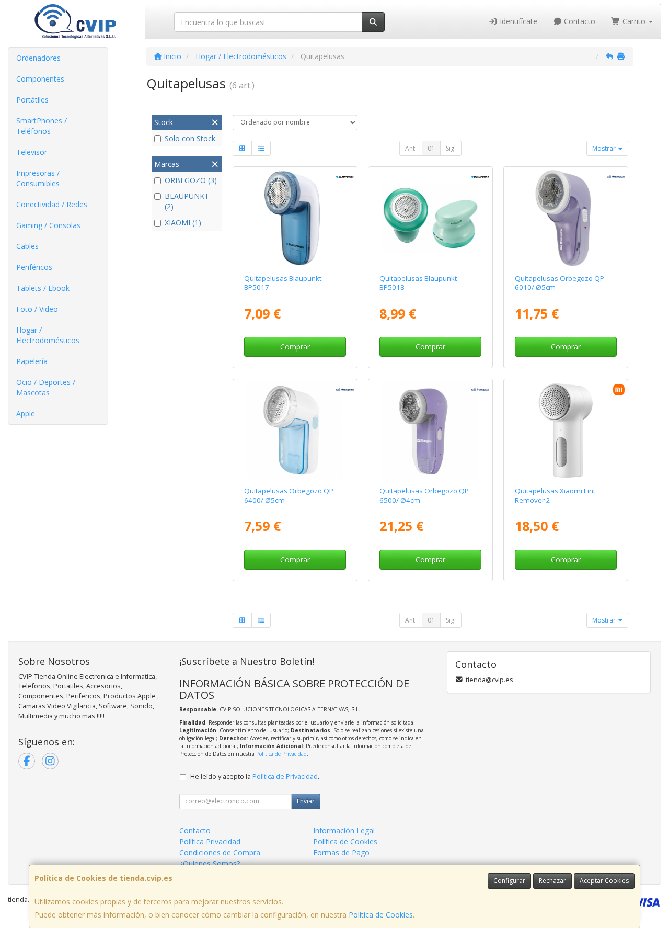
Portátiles (32, 100)
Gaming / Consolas (48, 225)
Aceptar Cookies (604, 880)
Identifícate (517, 21)
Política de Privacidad (281, 753)
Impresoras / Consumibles (38, 178)
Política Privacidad (209, 841)
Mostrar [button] (604, 148)
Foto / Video (37, 309)
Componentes (40, 79)
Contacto (578, 21)
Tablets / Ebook (43, 288)
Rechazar (552, 880)
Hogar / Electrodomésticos (47, 335)
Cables (27, 246)
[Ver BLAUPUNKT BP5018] (430, 218)
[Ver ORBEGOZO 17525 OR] (295, 430)
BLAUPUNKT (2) (187, 201)
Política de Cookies (381, 915)
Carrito (634, 21)
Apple (25, 413)
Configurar (509, 880)
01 (431, 148)
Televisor (31, 152)
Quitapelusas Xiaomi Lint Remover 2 (555, 495)
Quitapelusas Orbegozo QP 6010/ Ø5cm (559, 283)
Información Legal (344, 830)
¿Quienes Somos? (209, 863)
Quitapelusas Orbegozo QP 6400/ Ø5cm (288, 495)
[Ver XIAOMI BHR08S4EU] (565, 430)
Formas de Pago (341, 852)
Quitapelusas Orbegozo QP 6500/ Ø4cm (424, 495)
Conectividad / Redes (51, 204)
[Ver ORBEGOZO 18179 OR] (565, 218)
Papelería (32, 361)
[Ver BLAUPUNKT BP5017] (295, 218)
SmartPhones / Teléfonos (41, 126)
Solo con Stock (190, 138)
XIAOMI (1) (183, 223)
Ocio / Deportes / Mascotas (45, 387)
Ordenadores (38, 58)
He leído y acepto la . (254, 776)
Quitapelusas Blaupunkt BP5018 (418, 283)
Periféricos (34, 267)
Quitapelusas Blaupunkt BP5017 (282, 283)
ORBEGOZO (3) (191, 180)
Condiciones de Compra (219, 852)
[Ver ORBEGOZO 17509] (430, 430)
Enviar (306, 801)
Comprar (295, 347)
